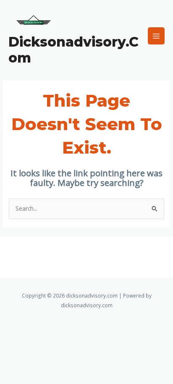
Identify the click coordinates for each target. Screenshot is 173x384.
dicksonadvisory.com (73, 50)
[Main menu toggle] (156, 35)
